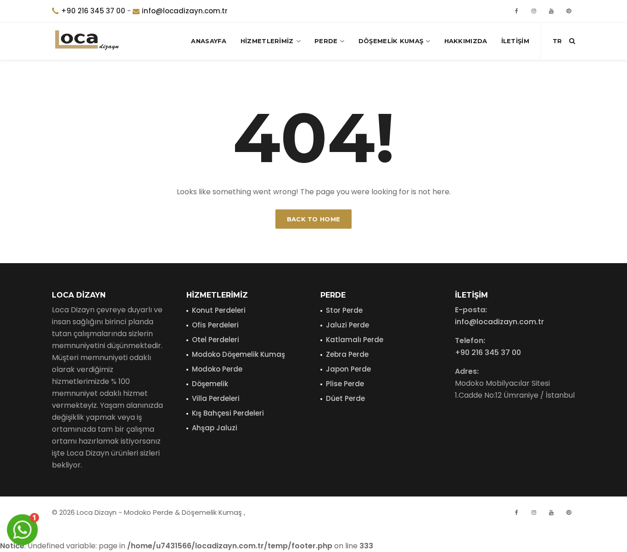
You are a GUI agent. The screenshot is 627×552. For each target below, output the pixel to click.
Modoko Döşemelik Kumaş (238, 354)
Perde (326, 41)
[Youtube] (551, 11)
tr (557, 41)
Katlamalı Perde (354, 339)
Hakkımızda (465, 41)
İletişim (515, 41)
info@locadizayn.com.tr (185, 11)
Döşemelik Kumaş (391, 41)
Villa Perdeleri (216, 398)
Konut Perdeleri (219, 310)
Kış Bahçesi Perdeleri (228, 413)
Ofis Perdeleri (215, 325)
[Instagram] (533, 11)
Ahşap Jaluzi (214, 428)
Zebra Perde (347, 354)
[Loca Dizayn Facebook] (516, 512)
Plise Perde (345, 384)
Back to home (314, 219)
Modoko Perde (217, 369)
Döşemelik (210, 384)
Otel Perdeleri (215, 339)
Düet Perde (345, 398)
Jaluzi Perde (347, 325)
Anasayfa (208, 41)
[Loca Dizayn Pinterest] (568, 512)
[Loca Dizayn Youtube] (551, 512)
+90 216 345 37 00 (93, 11)
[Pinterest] (568, 11)
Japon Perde (348, 369)
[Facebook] (516, 11)
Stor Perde (344, 310)
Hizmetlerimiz (267, 41)
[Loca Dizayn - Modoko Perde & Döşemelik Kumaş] (86, 40)
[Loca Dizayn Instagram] (533, 512)
